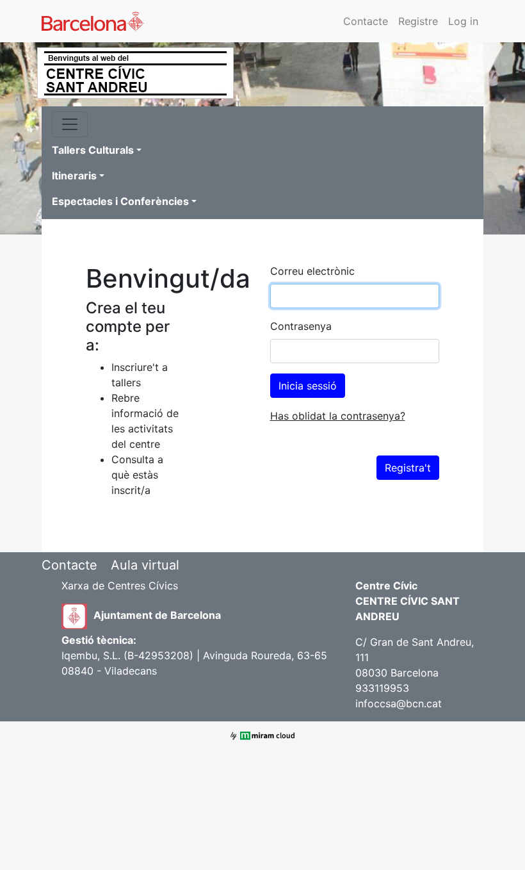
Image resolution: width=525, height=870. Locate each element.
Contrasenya (301, 326)
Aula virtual (145, 565)
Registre (418, 21)
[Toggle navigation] (70, 124)
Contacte (365, 21)
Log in (463, 21)
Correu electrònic (312, 271)
